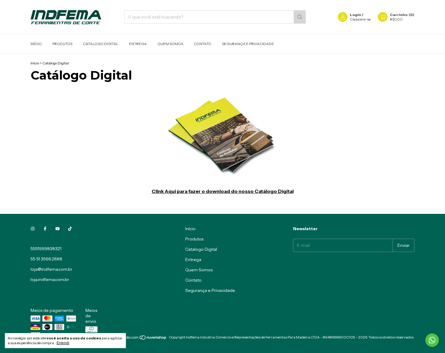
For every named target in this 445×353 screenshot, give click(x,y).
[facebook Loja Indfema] (45, 228)
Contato (202, 43)
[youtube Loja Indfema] (57, 228)
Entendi (63, 343)
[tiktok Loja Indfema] (70, 228)
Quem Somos (170, 43)
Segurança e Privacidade (248, 43)
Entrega (138, 43)
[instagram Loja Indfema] (33, 228)
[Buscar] (300, 17)
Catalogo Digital (100, 43)
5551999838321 (46, 248)
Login (355, 14)
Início (36, 43)
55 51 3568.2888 (46, 259)
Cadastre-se (360, 19)
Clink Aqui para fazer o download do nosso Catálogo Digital (223, 191)
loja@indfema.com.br (51, 269)
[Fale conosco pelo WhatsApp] (432, 340)
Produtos (62, 43)
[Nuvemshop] (143, 338)
